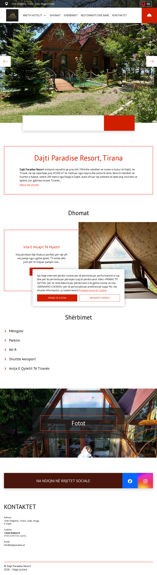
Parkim (14, 340)
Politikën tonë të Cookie (92, 290)
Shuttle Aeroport (22, 359)
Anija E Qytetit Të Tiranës (29, 368)
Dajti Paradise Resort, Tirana (78, 158)
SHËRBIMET (71, 15)
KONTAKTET (119, 15)
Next (151, 61)
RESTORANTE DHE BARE (95, 15)
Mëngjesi (16, 331)
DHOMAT (55, 15)
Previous (5, 61)
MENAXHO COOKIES (100, 298)
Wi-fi (12, 349)
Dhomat (78, 213)
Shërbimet (78, 317)
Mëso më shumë (29, 184)
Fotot (78, 423)
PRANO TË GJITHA (57, 298)
